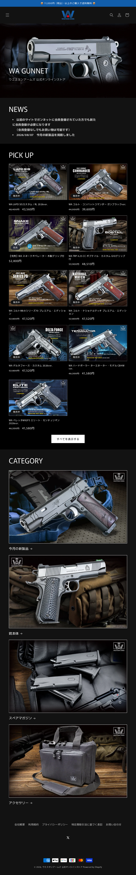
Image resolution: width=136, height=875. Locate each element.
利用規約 (33, 824)
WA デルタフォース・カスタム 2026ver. (30, 365)
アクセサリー (19, 803)
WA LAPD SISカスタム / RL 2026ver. (28, 204)
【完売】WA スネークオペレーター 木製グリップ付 (36, 256)
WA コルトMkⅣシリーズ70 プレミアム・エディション (37, 312)
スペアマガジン (20, 718)
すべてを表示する (68, 439)
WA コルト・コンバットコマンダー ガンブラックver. (97, 204)
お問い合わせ (113, 824)
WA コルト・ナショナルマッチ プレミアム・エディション (98, 312)
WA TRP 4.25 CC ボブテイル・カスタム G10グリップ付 (97, 258)
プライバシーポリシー (55, 824)
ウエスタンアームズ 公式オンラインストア (62, 866)
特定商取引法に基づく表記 (87, 824)
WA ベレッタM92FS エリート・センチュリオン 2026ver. (34, 422)
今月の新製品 (19, 548)
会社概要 (20, 824)
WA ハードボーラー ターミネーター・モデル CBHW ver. (96, 367)
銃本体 (14, 633)
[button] (7, 15)
